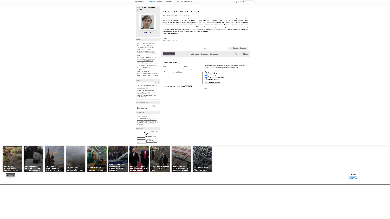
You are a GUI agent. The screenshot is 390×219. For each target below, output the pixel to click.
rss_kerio (154, 120)
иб (155, 57)
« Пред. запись (195, 54)
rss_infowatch (147, 120)
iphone (148, 43)
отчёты (139, 65)
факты (155, 73)
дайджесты (144, 55)
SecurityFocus (141, 88)
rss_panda (146, 121)
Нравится (235, 48)
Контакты (352, 177)
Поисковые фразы (151, 142)
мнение (145, 63)
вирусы (139, 55)
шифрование (143, 75)
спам (149, 67)
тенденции (152, 71)
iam (144, 43)
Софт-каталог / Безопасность (146, 85)
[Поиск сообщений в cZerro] (154, 106)
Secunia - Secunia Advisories (145, 90)
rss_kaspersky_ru (141, 118)
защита (152, 57)
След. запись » (214, 54)
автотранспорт (155, 49)
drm (141, 43)
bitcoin (138, 43)
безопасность (148, 54)
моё (148, 63)
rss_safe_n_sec (154, 121)
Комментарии (151, 7)
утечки (143, 73)
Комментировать (169, 54)
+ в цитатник (185, 15)
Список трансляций (142, 116)
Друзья (144, 7)
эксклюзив (153, 75)
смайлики (179, 72)
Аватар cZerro (147, 21)
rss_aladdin (140, 120)
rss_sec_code (154, 122)
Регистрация (153, 1)
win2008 (139, 49)
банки (142, 54)
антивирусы (142, 52)
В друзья (148, 32)
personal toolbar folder (145, 45)
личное (145, 59)
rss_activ (139, 122)
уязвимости (149, 73)
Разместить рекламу (352, 178)
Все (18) (157, 82)
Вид (239, 2)
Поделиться (243, 48)
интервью (140, 59)
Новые (246, 54)
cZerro (137, 10)
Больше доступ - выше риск (170, 40)
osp (156, 43)
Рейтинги (169, 1)
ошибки (145, 65)
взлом (154, 54)
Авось (178, 1)
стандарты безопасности (143, 70)
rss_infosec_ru (146, 122)
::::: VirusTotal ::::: (142, 93)
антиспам (151, 52)
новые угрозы (153, 63)
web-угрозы (151, 47)
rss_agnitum (150, 118)
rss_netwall (140, 121)
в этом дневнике (142, 108)
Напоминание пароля (188, 69)
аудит (138, 54)
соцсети (144, 67)
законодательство (143, 57)
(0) (156, 85)
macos (153, 43)
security (140, 47)
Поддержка (236, 2)
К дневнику (204, 54)
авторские (146, 49)
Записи (138, 7)
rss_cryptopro (140, 124)
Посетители (149, 140)
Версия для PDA (353, 176)
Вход (160, 1)
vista (145, 47)
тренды (139, 73)
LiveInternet (139, 2)
